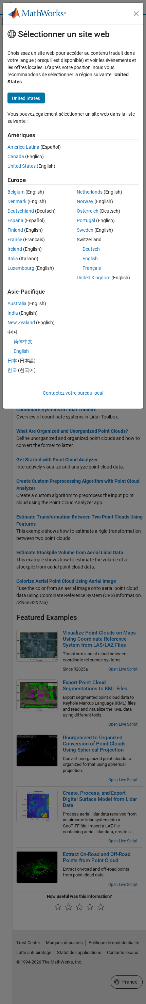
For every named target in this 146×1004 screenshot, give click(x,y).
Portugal (86, 220)
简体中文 (23, 341)
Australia (16, 303)
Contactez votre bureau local (73, 393)
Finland (15, 230)
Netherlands (90, 192)
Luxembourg (20, 268)
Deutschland (20, 211)
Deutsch (91, 249)
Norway (85, 201)
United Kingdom (93, 277)
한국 (12, 370)
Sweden (85, 230)
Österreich (87, 211)
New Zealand (21, 322)
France (14, 239)
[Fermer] (136, 13)
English (90, 258)
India (12, 313)
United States (21, 166)
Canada (15, 156)
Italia (12, 258)
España (15, 220)
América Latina (23, 147)
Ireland (14, 249)
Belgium (15, 192)
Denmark (16, 201)
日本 (12, 360)
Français (92, 268)
